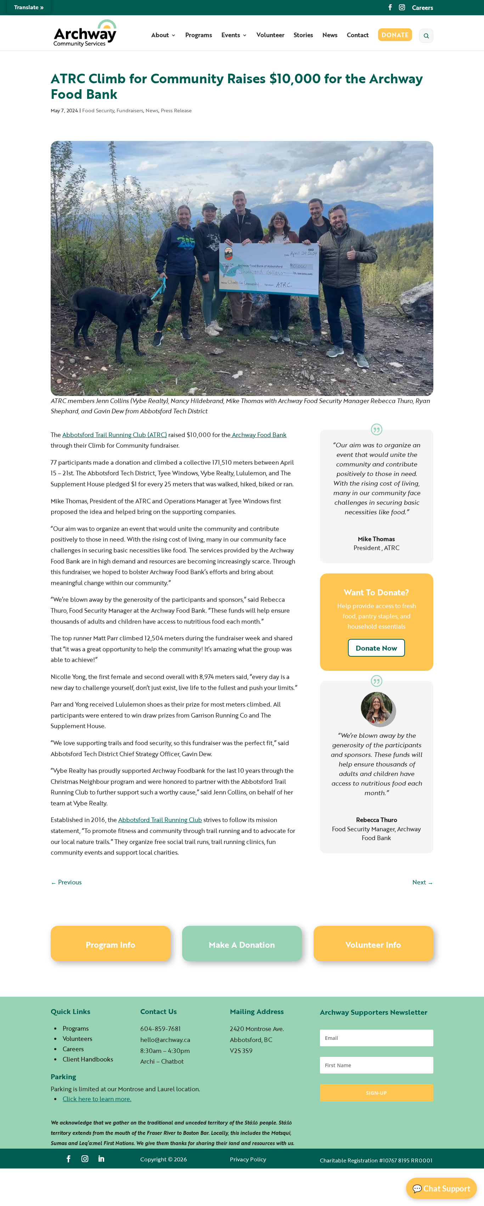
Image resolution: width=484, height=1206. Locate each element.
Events (230, 36)
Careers (422, 8)
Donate (395, 36)
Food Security (98, 110)
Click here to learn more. (97, 1098)
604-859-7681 (160, 1028)
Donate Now (376, 647)
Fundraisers (130, 110)
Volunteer (271, 36)
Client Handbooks (88, 1059)
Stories (303, 36)
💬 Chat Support (441, 1188)
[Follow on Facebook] (68, 1159)
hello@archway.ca (165, 1039)
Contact (358, 36)
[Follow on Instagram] (85, 1159)
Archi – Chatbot (162, 1061)
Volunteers (77, 1038)
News (330, 36)
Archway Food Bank (259, 434)
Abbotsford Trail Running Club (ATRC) (114, 434)
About (160, 36)
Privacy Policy (248, 1159)
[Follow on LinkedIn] (101, 1159)
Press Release (176, 110)
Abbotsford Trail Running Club (160, 819)
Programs (198, 36)
